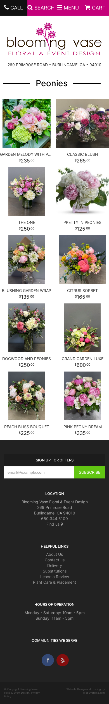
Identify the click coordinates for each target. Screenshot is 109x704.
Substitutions (55, 571)
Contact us (55, 559)
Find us (53, 524)
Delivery (54, 565)
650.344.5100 (54, 518)
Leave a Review (54, 576)
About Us (54, 554)
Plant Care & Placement (54, 582)
